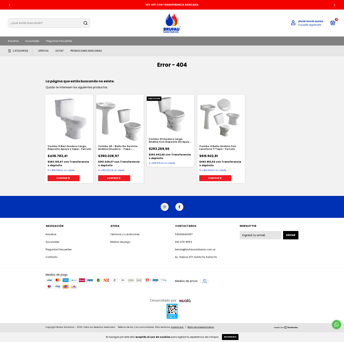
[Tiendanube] (286, 328)
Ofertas (43, 50)
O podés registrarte (309, 25)
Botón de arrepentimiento (201, 327)
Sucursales (32, 41)
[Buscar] (85, 23)
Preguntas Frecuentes (59, 41)
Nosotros (13, 41)
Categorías (20, 50)
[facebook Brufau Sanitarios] (179, 207)
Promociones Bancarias (86, 50)
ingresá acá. (177, 327)
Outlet (59, 50)
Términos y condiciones (125, 234)
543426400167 (184, 234)
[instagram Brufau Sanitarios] (165, 207)
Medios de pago (120, 242)
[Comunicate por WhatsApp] (336, 324)
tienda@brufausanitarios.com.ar (195, 249)
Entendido (230, 336)
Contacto (51, 257)
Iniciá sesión (314, 21)
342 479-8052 (183, 242)
